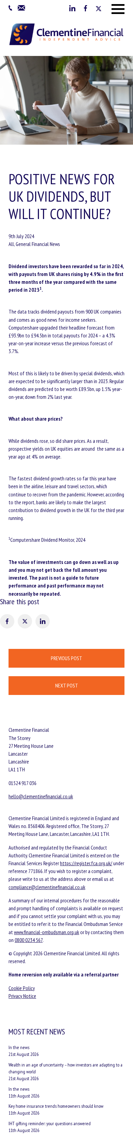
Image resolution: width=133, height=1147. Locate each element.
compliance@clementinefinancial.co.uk (47, 887)
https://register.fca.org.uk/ (86, 863)
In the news (19, 1047)
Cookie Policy (22, 988)
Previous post (66, 658)
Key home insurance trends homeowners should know (56, 1106)
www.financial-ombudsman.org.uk (46, 932)
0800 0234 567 (29, 940)
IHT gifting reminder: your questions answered (50, 1123)
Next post (66, 685)
